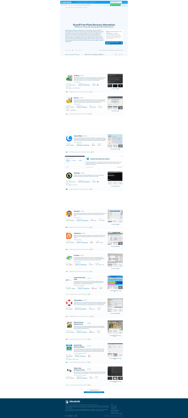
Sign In (124, 2)
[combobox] (116, 2)
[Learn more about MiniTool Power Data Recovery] (69, 325)
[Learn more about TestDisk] (69, 78)
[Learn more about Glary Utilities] (69, 138)
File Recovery (79, 107)
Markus (75, 405)
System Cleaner (79, 145)
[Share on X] (68, 50)
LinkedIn (76, 410)
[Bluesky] (70, 415)
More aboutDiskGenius (114, 246)
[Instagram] (74, 415)
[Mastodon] (69, 415)
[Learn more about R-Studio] (69, 258)
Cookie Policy (113, 408)
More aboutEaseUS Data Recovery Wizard (114, 358)
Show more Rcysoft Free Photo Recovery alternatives (94, 392)
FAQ (112, 404)
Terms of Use (113, 406)
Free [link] (91, 54)
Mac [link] (89, 54)
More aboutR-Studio (114, 268)
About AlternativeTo (115, 410)
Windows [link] (86, 54)
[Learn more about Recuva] (69, 100)
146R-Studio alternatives (77, 261)
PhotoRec (101, 40)
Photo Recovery (84, 107)
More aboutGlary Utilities (115, 149)
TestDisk (85, 38)
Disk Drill (69, 41)
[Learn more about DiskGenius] (69, 235)
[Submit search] (110, 2)
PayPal (103, 410)
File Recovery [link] (100, 54)
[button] (82, 75)
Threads (69, 410)
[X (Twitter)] (67, 415)
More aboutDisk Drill (114, 224)
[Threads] (72, 415)
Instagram (72, 410)
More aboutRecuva (115, 110)
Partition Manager (85, 242)
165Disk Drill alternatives (77, 217)
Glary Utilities (96, 40)
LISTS (95, 2)
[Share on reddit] (70, 50)
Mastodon (106, 409)
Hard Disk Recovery (87, 181)
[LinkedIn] (76, 415)
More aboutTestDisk (114, 88)
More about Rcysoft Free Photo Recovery (112, 43)
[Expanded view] (115, 54)
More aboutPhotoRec (114, 186)
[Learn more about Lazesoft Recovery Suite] (69, 280)
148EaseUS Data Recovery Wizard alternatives (80, 353)
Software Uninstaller (86, 145)
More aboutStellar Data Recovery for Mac (115, 382)
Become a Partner (114, 411)
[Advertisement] (94, 15)
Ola (71, 405)
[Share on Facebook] (66, 50)
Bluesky (66, 410)
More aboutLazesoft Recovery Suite (115, 291)
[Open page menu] (126, 2)
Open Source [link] (95, 54)
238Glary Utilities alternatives (78, 142)
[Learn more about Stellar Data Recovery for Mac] (69, 370)
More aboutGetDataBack (115, 313)
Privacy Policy (114, 407)
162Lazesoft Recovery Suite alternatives (79, 285)
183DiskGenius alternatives (77, 239)
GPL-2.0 (74, 181)
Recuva (90, 40)
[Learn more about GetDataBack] (69, 302)
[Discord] (65, 415)
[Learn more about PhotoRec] (69, 175)
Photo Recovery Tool (109, 33)
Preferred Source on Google (116, 413)
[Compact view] (117, 54)
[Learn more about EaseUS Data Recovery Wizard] (69, 347)
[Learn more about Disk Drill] (69, 213)
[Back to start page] (67, 2)
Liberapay (99, 410)
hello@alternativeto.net (85, 409)
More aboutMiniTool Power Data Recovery (115, 336)
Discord (93, 409)
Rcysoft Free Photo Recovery (71, 30)
